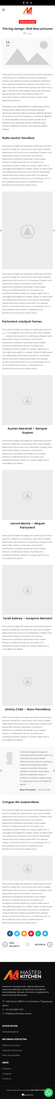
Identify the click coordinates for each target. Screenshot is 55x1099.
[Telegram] (45, 933)
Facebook (6, 1068)
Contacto (6, 1078)
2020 (40, 1090)
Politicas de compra (11, 1045)
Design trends (27, 22)
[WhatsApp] (31, 3)
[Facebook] (23, 3)
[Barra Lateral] (3, 333)
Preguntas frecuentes (12, 1050)
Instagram (7, 1073)
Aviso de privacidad (11, 1055)
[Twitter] (17, 933)
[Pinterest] (31, 933)
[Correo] (24, 933)
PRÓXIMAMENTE (10, 1032)
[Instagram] (27, 3)
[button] (48, 1092)
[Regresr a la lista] (27, 944)
